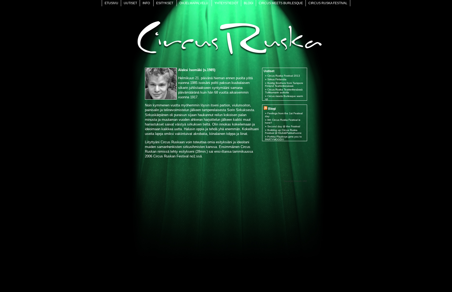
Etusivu (111, 3)
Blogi (248, 3)
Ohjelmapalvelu (193, 3)
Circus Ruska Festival (327, 3)
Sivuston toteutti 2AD (295, 181)
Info (146, 3)
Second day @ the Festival (283, 126)
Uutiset (130, 3)
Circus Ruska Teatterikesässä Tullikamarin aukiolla (284, 91)
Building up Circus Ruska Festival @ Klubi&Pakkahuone (283, 131)
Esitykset (164, 3)
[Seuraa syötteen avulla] (265, 109)
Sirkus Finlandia (276, 79)
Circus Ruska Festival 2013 (283, 75)
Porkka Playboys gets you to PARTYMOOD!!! (283, 138)
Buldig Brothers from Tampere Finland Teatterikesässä (284, 84)
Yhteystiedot (226, 3)
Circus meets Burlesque (281, 3)
